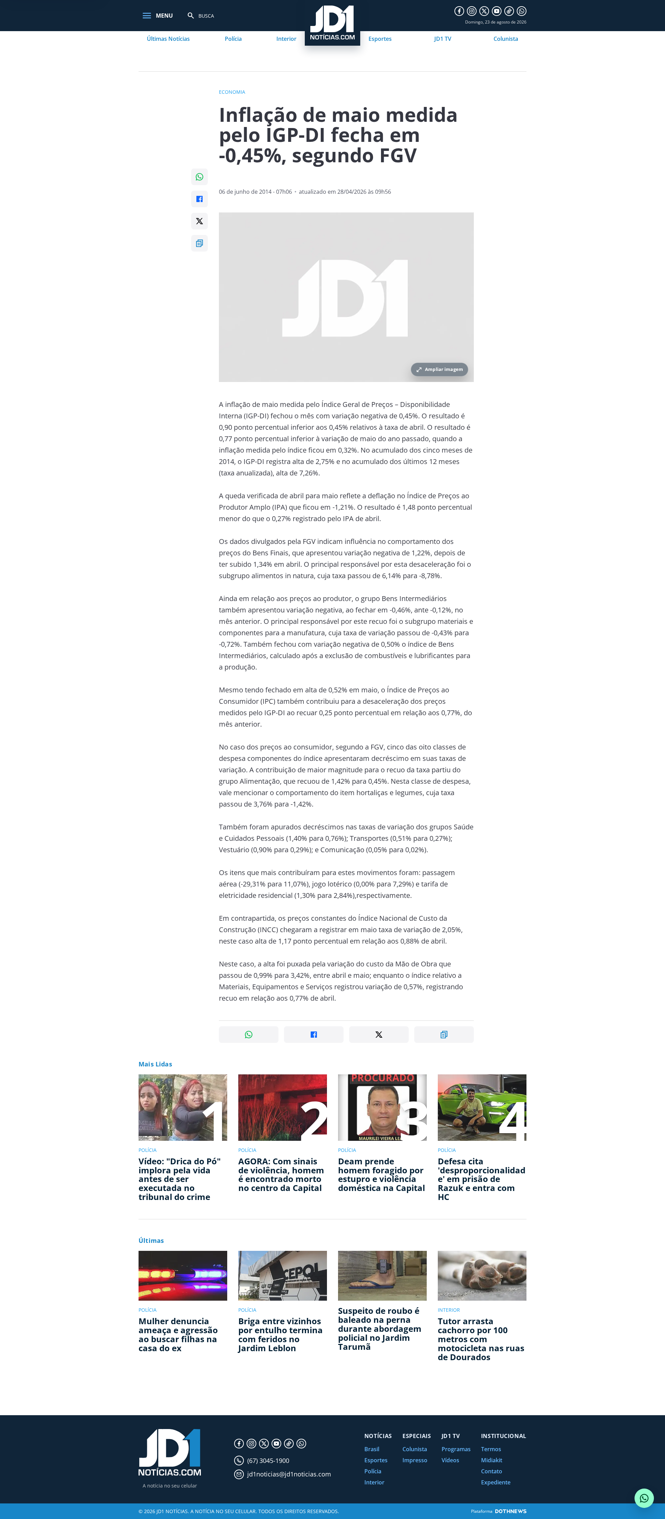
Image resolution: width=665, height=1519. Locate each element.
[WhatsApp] (521, 11)
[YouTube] (497, 11)
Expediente (496, 1482)
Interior (286, 39)
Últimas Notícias (168, 39)
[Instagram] (472, 11)
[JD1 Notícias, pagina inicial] (170, 1452)
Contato (491, 1471)
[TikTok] (509, 11)
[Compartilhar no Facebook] (199, 199)
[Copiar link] (199, 243)
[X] (484, 11)
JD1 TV (442, 39)
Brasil (371, 1449)
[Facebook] (459, 11)
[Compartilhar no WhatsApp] (199, 177)
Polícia (233, 39)
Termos (491, 1449)
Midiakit (491, 1460)
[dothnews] (510, 1511)
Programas (456, 1449)
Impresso (414, 1460)
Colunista (506, 39)
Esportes (380, 39)
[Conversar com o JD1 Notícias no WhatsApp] (644, 1498)
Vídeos (450, 1460)
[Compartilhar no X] (199, 221)
